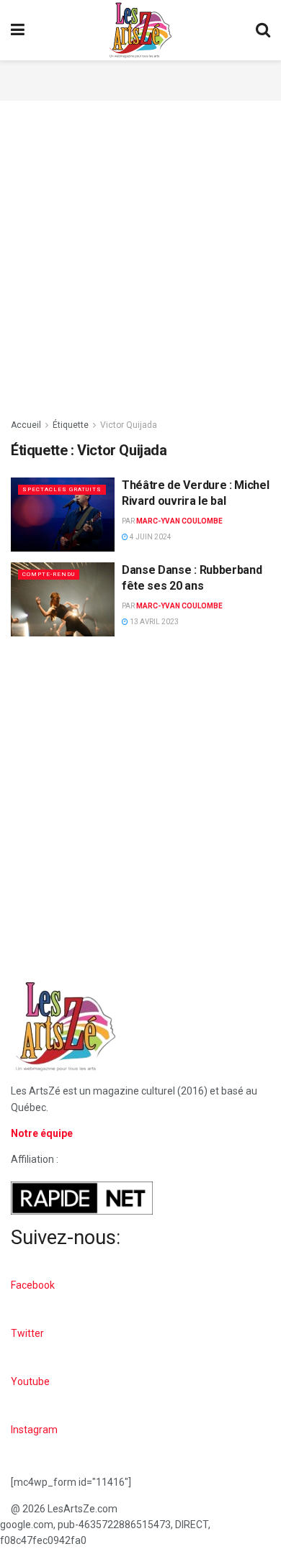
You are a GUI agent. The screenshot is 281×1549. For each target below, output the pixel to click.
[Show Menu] (17, 30)
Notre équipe (42, 1133)
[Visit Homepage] (140, 30)
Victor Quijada (128, 425)
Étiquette (71, 425)
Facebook (33, 1285)
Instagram (34, 1429)
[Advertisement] (140, 78)
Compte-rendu (48, 574)
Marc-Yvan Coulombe (179, 521)
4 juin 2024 (149, 537)
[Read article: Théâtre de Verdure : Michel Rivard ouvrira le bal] (63, 515)
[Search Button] (263, 30)
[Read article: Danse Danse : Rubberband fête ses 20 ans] (63, 599)
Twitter (27, 1333)
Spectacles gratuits (62, 489)
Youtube (30, 1381)
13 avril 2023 (153, 622)
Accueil (26, 425)
